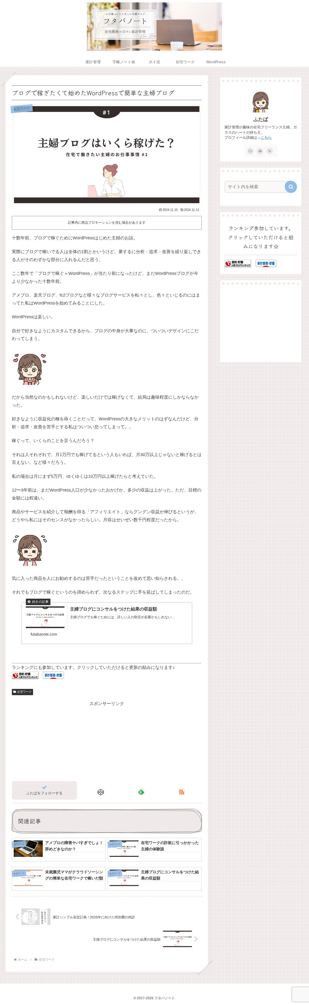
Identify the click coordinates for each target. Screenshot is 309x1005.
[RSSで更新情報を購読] (181, 792)
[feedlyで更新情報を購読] (141, 792)
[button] (291, 187)
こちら (266, 137)
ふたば (260, 119)
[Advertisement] (59, 741)
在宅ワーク (24, 691)
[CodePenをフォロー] (101, 792)
